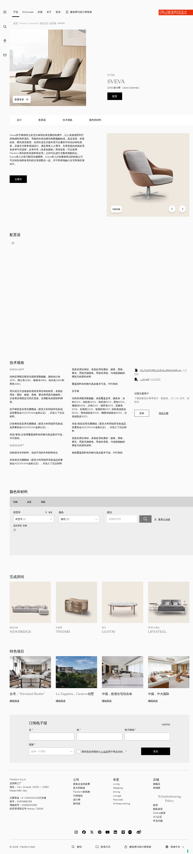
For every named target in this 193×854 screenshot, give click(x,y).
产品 (15, 11)
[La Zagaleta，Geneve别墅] (76, 672)
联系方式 (105, 846)
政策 (155, 804)
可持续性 (78, 795)
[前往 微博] (138, 832)
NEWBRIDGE (20, 631)
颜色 (61, 512)
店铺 (156, 780)
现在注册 (163, 413)
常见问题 (158, 820)
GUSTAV (109, 631)
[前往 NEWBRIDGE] (30, 602)
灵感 (40, 11)
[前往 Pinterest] (99, 832)
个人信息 (103, 751)
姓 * (79, 729)
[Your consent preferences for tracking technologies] (188, 851)
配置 (114, 96)
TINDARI (63, 631)
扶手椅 (53, 23)
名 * (31, 729)
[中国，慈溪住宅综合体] (122, 672)
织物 (15, 501)
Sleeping (118, 787)
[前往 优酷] (130, 832)
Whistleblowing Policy (169, 798)
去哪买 (18, 179)
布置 (116, 780)
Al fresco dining (121, 803)
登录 (141, 413)
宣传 (58, 11)
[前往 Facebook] (83, 832)
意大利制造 (79, 787)
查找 (109, 512)
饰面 (43, 501)
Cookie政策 (159, 812)
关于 (49, 11)
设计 (19, 119)
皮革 (29, 501)
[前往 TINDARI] (76, 602)
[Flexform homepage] (176, 12)
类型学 (17, 512)
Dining (116, 791)
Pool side (118, 799)
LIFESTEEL (157, 631)
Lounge (117, 795)
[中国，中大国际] (168, 672)
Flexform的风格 (81, 791)
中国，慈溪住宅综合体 (117, 694)
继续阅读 (14, 700)
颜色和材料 (95, 119)
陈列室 (76, 803)
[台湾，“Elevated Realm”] (30, 672)
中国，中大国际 (158, 694)
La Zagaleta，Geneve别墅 (75, 694)
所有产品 (44, 23)
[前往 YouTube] (106, 832)
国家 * (32, 744)
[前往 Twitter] (91, 832)
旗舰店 (156, 783)
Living (116, 783)
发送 (155, 751)
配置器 (42, 119)
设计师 (76, 799)
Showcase (27, 11)
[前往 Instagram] (75, 832)
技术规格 (67, 119)
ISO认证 (157, 816)
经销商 (156, 787)
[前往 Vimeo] (122, 832)
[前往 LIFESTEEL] (168, 602)
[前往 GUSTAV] (122, 602)
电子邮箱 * (130, 729)
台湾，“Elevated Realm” (27, 694)
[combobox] (33, 519)
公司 (76, 780)
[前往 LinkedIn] (114, 832)
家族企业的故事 (81, 783)
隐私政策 (158, 808)
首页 (15, 23)
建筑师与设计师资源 (81, 11)
